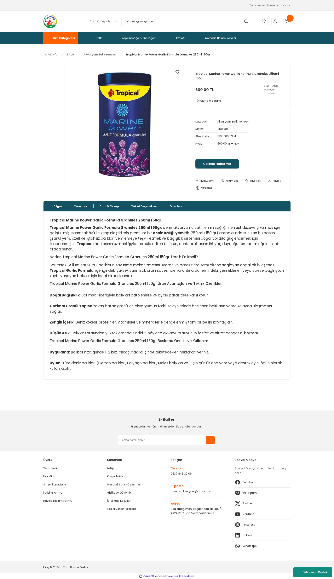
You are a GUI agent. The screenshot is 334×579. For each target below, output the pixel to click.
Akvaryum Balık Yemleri (233, 121)
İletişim (112, 468)
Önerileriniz (178, 206)
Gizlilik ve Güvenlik (119, 493)
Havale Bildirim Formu (57, 501)
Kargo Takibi (115, 476)
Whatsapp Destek (315, 572)
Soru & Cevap (109, 206)
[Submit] (210, 440)
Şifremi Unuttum (54, 484)
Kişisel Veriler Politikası (121, 509)
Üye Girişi (49, 476)
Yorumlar (80, 206)
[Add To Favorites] (177, 72)
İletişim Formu (52, 493)
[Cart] (287, 21)
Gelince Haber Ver (217, 164)
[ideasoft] (146, 576)
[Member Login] (275, 21)
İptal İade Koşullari (119, 501)
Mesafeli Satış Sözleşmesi (124, 484)
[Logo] (50, 21)
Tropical (222, 129)
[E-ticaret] (166, 576)
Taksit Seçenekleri (144, 206)
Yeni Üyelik (50, 468)
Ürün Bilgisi (54, 206)
